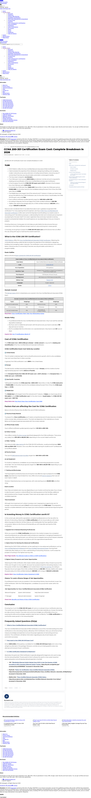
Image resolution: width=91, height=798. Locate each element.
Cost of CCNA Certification (74, 172)
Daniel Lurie (11, 154)
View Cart (2, 8)
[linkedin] (1, 0)
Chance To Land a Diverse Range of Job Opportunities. (78, 183)
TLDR (70, 163)
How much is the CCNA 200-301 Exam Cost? (20, 640)
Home (5, 146)
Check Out (7, 8)
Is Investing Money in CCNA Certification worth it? (77, 180)
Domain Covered (74, 168)
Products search (6, 44)
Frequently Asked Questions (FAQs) (76, 186)
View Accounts (4, 2)
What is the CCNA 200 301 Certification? (77, 165)
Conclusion (71, 185)
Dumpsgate (13, 139)
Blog (8, 146)
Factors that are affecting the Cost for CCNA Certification (77, 177)
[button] (34, 625)
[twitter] (2, 0)
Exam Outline (73, 167)
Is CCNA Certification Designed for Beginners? (21, 651)
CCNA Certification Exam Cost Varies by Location (78, 174)
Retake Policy (73, 170)
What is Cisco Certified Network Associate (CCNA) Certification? (26, 625)
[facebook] (0, 0)
